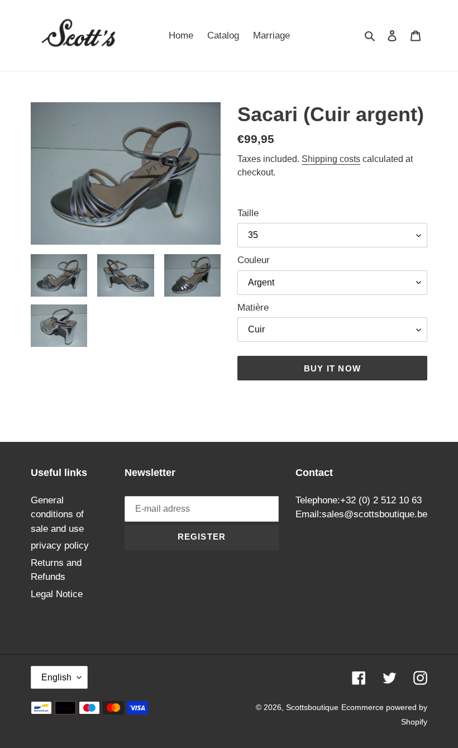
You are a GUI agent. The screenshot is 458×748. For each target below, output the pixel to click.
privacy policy (60, 545)
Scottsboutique (312, 707)
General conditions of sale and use (57, 514)
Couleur (253, 260)
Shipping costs (331, 159)
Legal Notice (57, 594)
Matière (253, 307)
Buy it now (332, 368)
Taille (248, 213)
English (56, 677)
